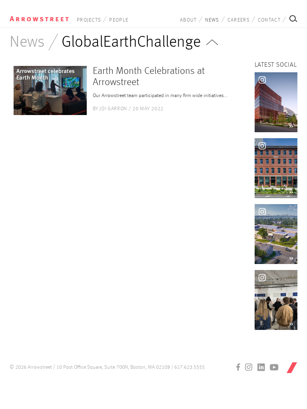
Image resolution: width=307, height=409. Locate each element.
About (188, 20)
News (212, 20)
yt (274, 367)
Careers (238, 20)
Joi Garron (113, 108)
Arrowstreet (39, 16)
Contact (269, 20)
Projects (89, 20)
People (118, 20)
